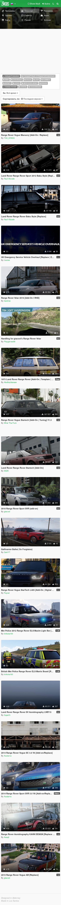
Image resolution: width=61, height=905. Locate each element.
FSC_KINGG (9, 138)
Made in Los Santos (10, 900)
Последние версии (22, 98)
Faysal (7, 592)
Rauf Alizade (9, 178)
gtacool (7, 511)
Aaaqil (6, 837)
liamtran (7, 300)
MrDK (6, 470)
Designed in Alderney (10, 897)
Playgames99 (9, 341)
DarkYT (7, 552)
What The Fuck (10, 423)
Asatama (7, 755)
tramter (7, 260)
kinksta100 (8, 633)
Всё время (10, 92)
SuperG (7, 715)
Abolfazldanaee (10, 382)
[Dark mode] (53, 3)
